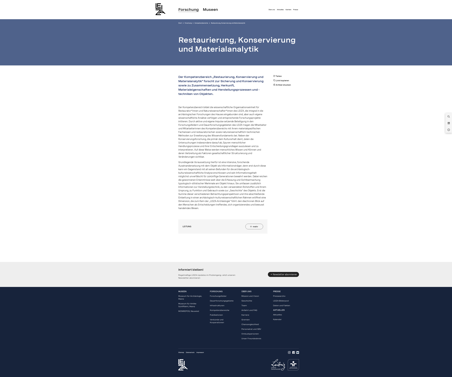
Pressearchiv (279, 296)
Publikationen (216, 315)
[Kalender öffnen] (448, 123)
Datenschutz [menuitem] (190, 352)
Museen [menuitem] (210, 9)
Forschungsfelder (218, 296)
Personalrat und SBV (251, 329)
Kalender (277, 319)
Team (244, 305)
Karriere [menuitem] (288, 9)
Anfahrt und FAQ (249, 310)
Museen (182, 291)
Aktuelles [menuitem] (280, 9)
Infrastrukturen (217, 305)
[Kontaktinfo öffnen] (448, 130)
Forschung (188, 23)
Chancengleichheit (250, 324)
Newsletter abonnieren (284, 274)
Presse (277, 291)
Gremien (245, 320)
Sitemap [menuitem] (181, 352)
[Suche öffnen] (448, 117)
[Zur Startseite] (161, 9)
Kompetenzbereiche (201, 23)
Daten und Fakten (281, 305)
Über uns (246, 291)
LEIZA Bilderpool (281, 301)
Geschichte (246, 301)
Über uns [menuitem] (271, 9)
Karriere (245, 315)
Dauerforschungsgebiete (222, 301)
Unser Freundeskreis (251, 338)
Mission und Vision (250, 296)
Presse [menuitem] (295, 9)
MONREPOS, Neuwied (188, 311)
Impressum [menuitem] (200, 352)
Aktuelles (277, 315)
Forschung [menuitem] (188, 9)
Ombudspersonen (250, 334)
